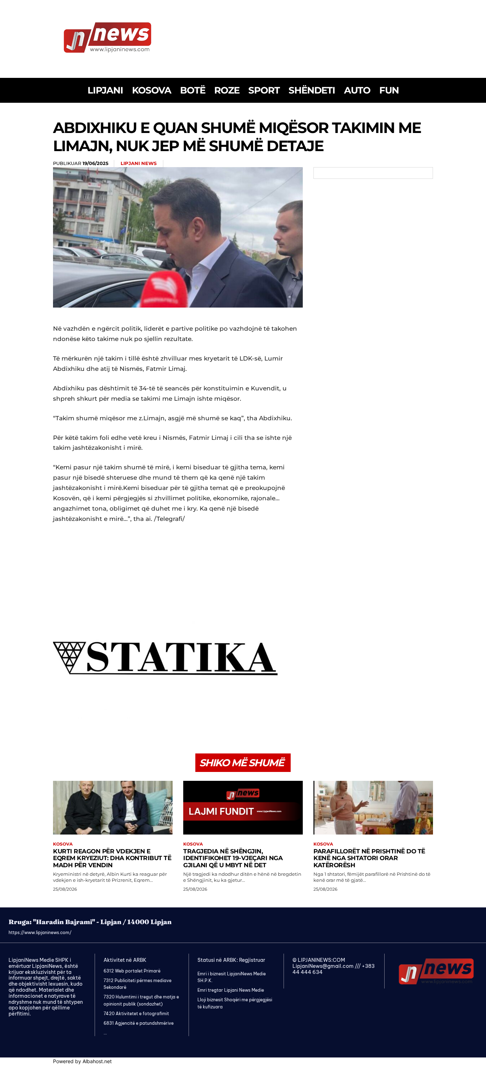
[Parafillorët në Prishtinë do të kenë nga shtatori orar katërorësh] (373, 808)
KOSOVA (63, 844)
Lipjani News (139, 163)
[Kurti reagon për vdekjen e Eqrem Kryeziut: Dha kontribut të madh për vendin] (113, 808)
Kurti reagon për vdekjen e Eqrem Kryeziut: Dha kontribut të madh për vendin (112, 858)
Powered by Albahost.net (82, 1061)
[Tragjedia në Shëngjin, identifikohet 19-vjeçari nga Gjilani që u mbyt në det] (243, 808)
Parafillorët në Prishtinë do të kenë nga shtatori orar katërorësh (369, 858)
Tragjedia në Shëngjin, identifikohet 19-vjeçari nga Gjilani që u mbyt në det (232, 858)
